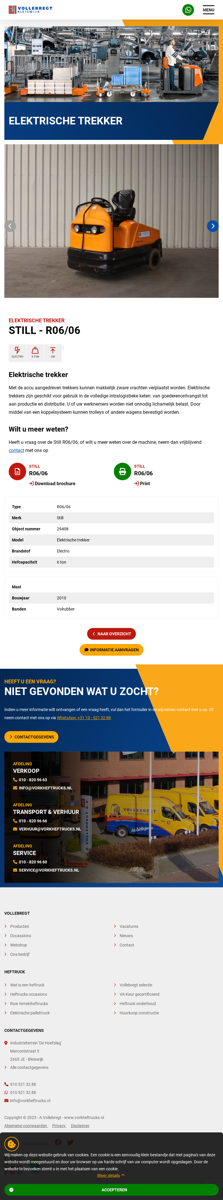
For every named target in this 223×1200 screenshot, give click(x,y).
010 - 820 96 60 (33, 862)
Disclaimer (80, 1125)
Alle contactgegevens (29, 1067)
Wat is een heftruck (27, 985)
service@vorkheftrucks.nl (49, 870)
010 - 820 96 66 (33, 821)
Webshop (18, 945)
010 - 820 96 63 (33, 779)
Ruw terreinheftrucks (29, 1003)
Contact (127, 945)
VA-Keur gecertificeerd (139, 994)
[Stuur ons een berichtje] (188, 10)
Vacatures (129, 926)
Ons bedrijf (20, 954)
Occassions (20, 935)
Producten (19, 926)
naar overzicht (114, 633)
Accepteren (114, 1189)
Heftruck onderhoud (138, 1003)
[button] (10, 226)
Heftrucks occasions (28, 994)
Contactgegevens (34, 737)
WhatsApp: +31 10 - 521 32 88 (84, 717)
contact (16, 450)
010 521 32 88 (23, 1084)
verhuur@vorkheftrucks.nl (50, 829)
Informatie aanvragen (114, 649)
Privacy (59, 1125)
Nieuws (126, 935)
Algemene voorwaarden (26, 1125)
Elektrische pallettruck (30, 1013)
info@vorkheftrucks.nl (45, 788)
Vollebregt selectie (136, 985)
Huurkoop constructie (139, 1013)
